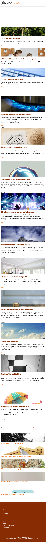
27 (33, 427)
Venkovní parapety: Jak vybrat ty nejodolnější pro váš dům (16, 244)
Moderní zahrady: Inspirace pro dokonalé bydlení (12, 443)
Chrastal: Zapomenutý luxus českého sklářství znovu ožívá (16, 179)
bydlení (2, 125)
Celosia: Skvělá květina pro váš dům (10, 38)
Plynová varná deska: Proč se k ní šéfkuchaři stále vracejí (16, 115)
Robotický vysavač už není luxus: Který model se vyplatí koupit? (17, 309)
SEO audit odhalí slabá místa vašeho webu (12, 79)
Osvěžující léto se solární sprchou (9, 341)
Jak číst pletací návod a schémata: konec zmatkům (14, 147)
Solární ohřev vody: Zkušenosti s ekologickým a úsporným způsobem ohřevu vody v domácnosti (22, 469)
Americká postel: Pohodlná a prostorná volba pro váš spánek (14, 482)
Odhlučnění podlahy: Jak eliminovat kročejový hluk (14, 277)
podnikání (2, 66)
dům (2, 45)
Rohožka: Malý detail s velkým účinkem (11, 374)
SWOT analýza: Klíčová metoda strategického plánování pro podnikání (19, 59)
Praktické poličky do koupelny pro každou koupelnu (12, 494)
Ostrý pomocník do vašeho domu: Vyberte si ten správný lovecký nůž (16, 456)
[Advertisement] (23, 15)
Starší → (43, 427)
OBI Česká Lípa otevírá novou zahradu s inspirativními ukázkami (17, 212)
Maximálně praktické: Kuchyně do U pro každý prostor (15, 406)
